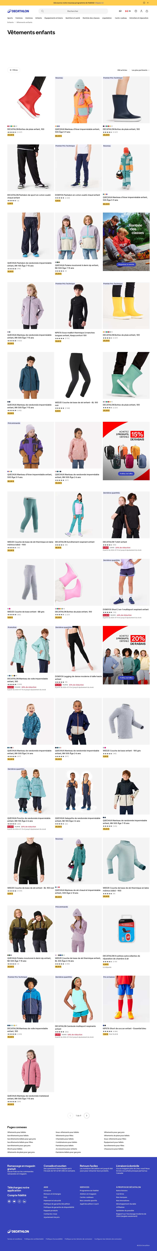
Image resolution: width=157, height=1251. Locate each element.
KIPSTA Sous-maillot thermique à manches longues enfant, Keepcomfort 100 (75, 334)
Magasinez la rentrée (126, 264)
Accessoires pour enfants (66, 1149)
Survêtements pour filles (114, 1146)
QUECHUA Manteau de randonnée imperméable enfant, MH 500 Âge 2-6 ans (77, 475)
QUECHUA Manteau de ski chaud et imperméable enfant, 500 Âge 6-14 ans (77, 891)
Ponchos (51, 55)
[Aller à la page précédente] (70, 1115)
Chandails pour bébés (65, 1139)
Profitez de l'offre (126, 473)
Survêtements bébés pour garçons (21, 1139)
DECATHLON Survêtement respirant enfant (74, 542)
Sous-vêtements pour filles (115, 1139)
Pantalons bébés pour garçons (68, 1152)
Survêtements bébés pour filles (20, 1142)
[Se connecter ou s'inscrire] (141, 11)
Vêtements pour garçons (114, 1132)
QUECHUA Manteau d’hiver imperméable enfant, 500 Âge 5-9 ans (77, 130)
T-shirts (105, 55)
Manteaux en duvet (34, 55)
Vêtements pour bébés (16, 1132)
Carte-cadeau (121, 18)
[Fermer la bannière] (148, 3)
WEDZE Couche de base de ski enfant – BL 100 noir (76, 403)
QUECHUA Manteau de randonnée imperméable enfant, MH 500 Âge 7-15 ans (29, 336)
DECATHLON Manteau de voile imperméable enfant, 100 (27, 680)
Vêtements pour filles (64, 1136)
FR (130, 11)
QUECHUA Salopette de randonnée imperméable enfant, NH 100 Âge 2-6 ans (77, 819)
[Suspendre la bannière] (144, 3)
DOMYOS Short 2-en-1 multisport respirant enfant (126, 609)
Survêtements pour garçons (18, 1146)
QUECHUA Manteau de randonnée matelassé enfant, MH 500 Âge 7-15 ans (28, 1097)
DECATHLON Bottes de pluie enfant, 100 (25, 129)
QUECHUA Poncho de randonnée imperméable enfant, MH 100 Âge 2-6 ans (28, 819)
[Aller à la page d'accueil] (18, 11)
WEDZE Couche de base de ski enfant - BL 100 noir (30, 888)
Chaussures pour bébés (113, 1149)
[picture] (30, 99)
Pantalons (123, 55)
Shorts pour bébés (14, 1149)
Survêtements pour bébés (18, 1136)
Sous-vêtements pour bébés (67, 1132)
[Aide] (136, 11)
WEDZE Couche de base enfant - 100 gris (122, 751)
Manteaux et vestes (16, 55)
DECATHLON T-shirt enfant (115, 542)
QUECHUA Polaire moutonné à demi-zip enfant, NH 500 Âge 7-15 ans (77, 266)
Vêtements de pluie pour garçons (21, 1152)
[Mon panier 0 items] (147, 11)
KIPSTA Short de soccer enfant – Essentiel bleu (124, 1028)
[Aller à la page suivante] (86, 1115)
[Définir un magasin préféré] (120, 11)
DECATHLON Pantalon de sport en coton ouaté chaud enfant (29, 196)
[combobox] (141, 70)
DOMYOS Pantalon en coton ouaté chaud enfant (77, 195)
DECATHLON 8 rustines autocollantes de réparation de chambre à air (121, 957)
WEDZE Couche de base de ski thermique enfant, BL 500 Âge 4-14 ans (78, 959)
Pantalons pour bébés (65, 1146)
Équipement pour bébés (114, 1142)
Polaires (87, 55)
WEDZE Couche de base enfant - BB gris (25, 612)
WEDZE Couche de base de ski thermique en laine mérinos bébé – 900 (30, 543)
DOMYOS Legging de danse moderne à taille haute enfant (78, 677)
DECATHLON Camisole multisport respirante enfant (75, 1027)
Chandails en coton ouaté (70, 56)
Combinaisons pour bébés (66, 1142)
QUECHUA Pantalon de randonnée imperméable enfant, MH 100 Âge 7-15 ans (29, 264)
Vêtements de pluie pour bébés (117, 1136)
